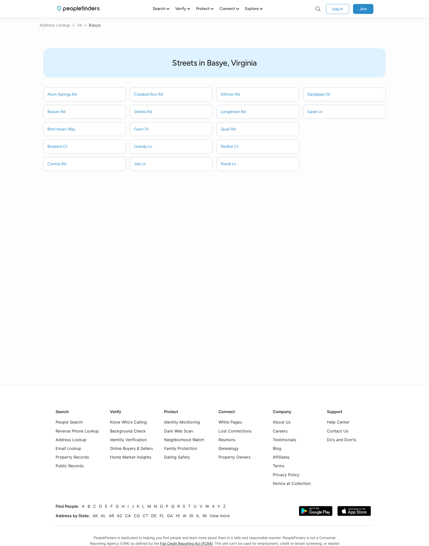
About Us (281, 422)
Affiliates (281, 457)
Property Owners (234, 457)
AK (95, 515)
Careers (280, 430)
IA (184, 515)
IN (205, 515)
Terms (278, 465)
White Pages (230, 422)
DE (154, 515)
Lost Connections (234, 430)
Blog (277, 448)
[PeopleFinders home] (78, 8)
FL (162, 515)
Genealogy (228, 448)
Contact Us (337, 430)
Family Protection (180, 448)
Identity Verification (128, 439)
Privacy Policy (286, 474)
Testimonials (284, 439)
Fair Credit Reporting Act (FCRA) (186, 543)
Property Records (72, 457)
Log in (337, 8)
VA (79, 25)
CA (128, 515)
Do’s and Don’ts (341, 439)
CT (145, 515)
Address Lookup (54, 25)
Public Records (70, 465)
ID (191, 515)
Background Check (128, 430)
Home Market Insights (130, 457)
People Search (69, 422)
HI (178, 515)
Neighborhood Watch (184, 439)
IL (198, 515)
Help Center (338, 422)
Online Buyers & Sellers (131, 448)
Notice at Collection (292, 483)
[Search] (318, 9)
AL (103, 515)
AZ (119, 515)
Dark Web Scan (178, 430)
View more (220, 515)
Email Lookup (68, 448)
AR (111, 515)
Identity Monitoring (182, 422)
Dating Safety (177, 457)
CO (137, 515)
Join (363, 8)
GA (170, 515)
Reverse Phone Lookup (77, 430)
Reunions (226, 439)
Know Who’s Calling (128, 422)
